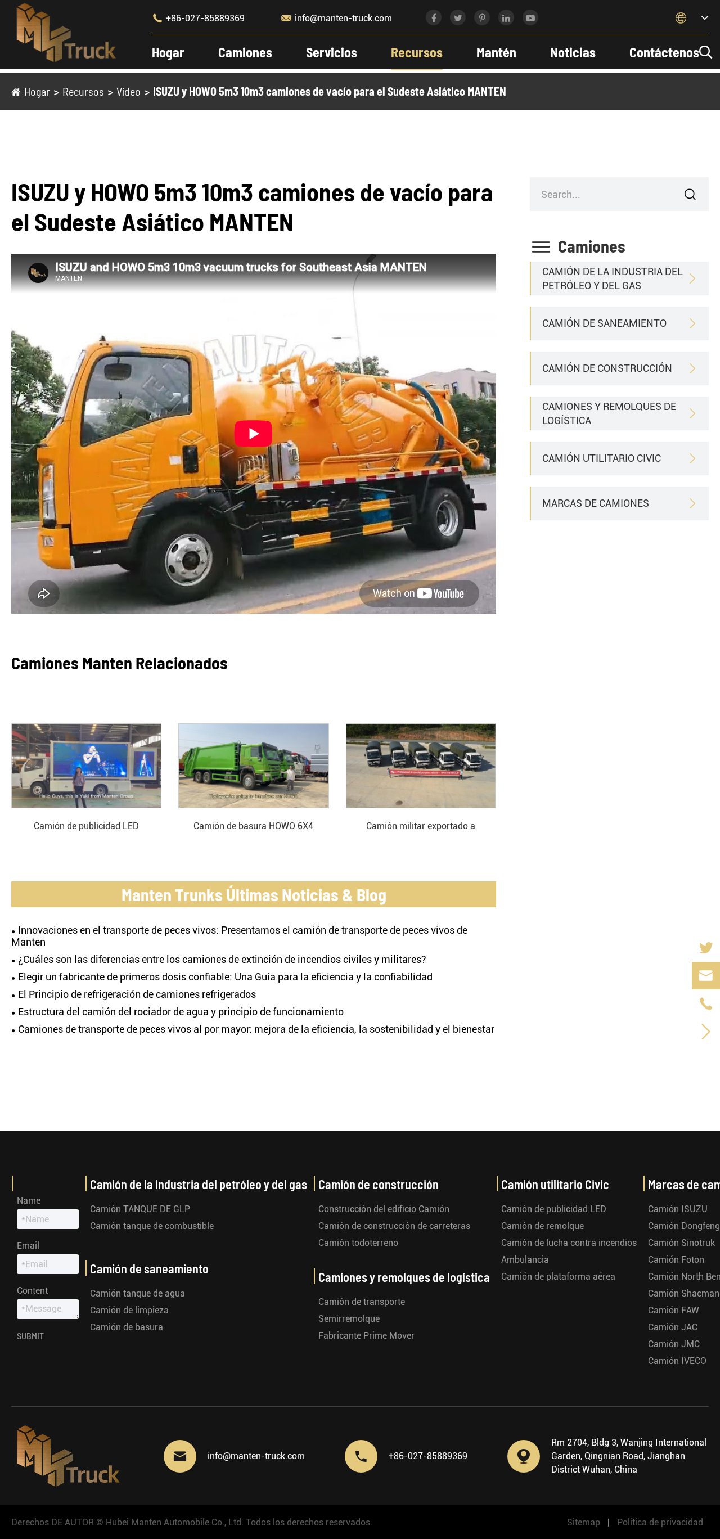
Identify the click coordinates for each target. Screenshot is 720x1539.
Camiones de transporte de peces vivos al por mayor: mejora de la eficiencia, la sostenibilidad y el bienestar (256, 1029)
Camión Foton (676, 1259)
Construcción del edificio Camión (383, 1209)
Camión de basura (126, 1327)
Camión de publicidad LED (86, 826)
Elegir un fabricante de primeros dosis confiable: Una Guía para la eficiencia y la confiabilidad (225, 977)
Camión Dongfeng (684, 1226)
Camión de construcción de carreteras (394, 1226)
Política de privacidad (660, 1522)
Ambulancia (525, 1259)
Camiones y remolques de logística (609, 413)
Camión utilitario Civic (601, 458)
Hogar (168, 52)
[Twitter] (706, 947)
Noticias (573, 52)
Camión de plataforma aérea (558, 1276)
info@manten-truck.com (336, 18)
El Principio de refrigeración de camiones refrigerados (137, 994)
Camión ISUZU (678, 1209)
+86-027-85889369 (198, 18)
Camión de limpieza (129, 1310)
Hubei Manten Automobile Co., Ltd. (175, 1522)
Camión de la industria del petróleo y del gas (612, 278)
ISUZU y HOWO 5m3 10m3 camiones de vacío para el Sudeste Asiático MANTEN (329, 91)
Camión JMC (674, 1344)
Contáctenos (664, 52)
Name (28, 1200)
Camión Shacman (683, 1293)
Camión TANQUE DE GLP (140, 1209)
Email (28, 1245)
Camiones (245, 52)
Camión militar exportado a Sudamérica (420, 827)
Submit (30, 1335)
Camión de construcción (607, 368)
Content (32, 1290)
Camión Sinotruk (681, 1243)
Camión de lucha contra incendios (569, 1243)
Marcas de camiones (595, 503)
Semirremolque (349, 1318)
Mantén (496, 52)
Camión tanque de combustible (152, 1226)
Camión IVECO (677, 1361)
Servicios (331, 52)
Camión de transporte (361, 1302)
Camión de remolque (542, 1226)
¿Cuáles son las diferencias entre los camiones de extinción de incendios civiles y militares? (222, 959)
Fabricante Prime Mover (366, 1335)
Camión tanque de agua (137, 1293)
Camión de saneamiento (604, 323)
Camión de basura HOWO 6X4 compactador (253, 827)
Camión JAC (673, 1327)
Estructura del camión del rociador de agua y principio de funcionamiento (181, 1012)
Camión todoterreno (358, 1243)
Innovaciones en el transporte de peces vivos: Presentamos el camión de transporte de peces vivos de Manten (239, 936)
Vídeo (128, 91)
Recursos (417, 52)
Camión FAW (673, 1310)
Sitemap (583, 1522)
